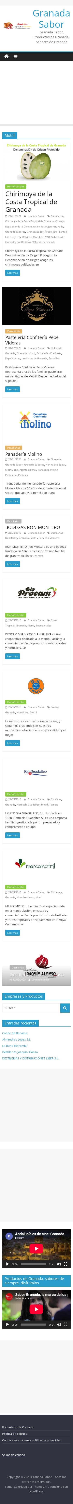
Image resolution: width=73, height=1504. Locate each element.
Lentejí (63, 231)
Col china (56, 799)
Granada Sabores (15, 231)
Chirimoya (56, 892)
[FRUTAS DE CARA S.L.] (36, 673)
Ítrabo (48, 231)
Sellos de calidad (13, 1455)
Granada (58, 226)
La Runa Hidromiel (14, 1046)
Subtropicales (43, 625)
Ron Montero (52, 538)
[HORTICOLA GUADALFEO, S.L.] (36, 759)
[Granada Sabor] (6, 56)
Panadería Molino (23, 454)
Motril (36, 237)
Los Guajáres (12, 237)
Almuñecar (57, 216)
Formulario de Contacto (18, 1427)
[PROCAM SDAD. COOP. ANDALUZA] (36, 580)
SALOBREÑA (24, 242)
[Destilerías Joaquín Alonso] (36, 949)
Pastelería (11, 475)
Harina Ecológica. (55, 464)
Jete (55, 231)
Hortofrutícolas (25, 897)
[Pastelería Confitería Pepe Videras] (36, 289)
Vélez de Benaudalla (43, 242)
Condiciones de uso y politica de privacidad (31, 1440)
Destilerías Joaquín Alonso (33, 975)
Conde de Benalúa (14, 1033)
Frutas (54, 707)
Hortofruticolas (15, 186)
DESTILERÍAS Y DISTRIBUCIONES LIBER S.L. (30, 1058)
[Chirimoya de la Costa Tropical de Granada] (36, 144)
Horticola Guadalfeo (28, 804)
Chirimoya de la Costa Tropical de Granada (31, 201)
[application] (36, 1248)
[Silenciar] (59, 1264)
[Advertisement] (36, 93)
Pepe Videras (12, 358)
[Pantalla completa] (65, 1264)
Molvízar (26, 237)
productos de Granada (34, 358)
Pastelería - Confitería (49, 353)
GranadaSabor (35, 231)
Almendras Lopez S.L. (16, 1039)
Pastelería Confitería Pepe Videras (32, 339)
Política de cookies (14, 1434)
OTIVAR (45, 237)
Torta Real (54, 358)
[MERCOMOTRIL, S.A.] (36, 852)
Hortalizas (22, 712)
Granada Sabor (51, 18)
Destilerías (13, 521)
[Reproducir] (7, 1264)
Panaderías (13, 331)
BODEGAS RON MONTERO (32, 527)
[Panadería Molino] (36, 406)
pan (16, 469)
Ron (41, 538)
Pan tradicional (27, 469)
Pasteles (23, 475)
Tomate (53, 804)
